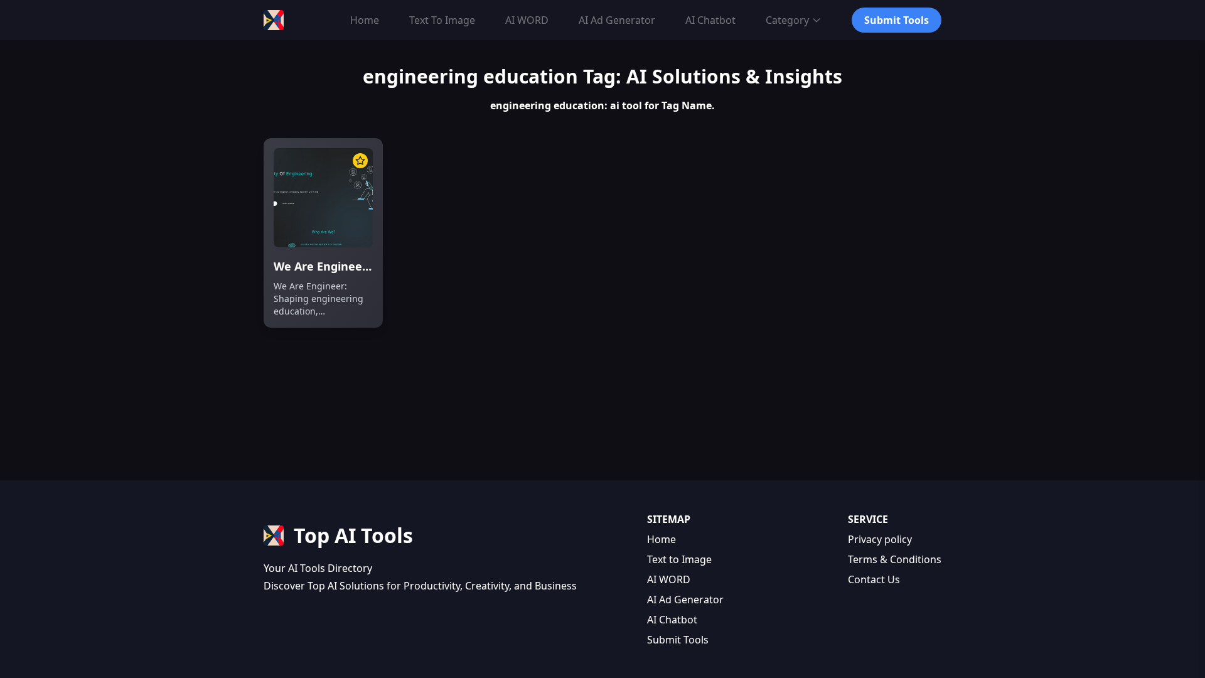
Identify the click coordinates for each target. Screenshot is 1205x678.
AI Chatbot (672, 620)
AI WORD (668, 579)
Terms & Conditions (894, 559)
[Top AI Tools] (274, 20)
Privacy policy (880, 539)
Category (787, 20)
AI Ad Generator (685, 599)
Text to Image (679, 559)
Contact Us (874, 579)
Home (661, 539)
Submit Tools (678, 640)
